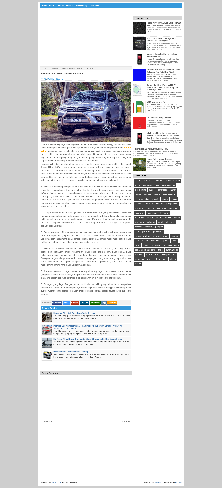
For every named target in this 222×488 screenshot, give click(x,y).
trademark (139, 259)
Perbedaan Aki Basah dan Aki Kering (70, 352)
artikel (137, 185)
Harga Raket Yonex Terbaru (159, 159)
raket (174, 241)
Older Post (125, 421)
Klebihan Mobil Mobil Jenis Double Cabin (62, 73)
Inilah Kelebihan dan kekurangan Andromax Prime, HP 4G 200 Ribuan (163, 134)
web (165, 259)
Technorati (95, 303)
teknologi (139, 255)
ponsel (145, 241)
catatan (173, 190)
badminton (148, 185)
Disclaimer (94, 6)
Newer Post (47, 421)
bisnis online (140, 190)
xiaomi (138, 264)
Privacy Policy (81, 6)
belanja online (168, 185)
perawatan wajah (160, 236)
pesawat (174, 236)
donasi (165, 199)
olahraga (170, 222)
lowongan (139, 222)
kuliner (150, 217)
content (147, 194)
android (159, 180)
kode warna (152, 213)
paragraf (159, 227)
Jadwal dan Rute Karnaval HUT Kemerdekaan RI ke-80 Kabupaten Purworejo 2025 (162, 87)
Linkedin (84, 303)
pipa (137, 241)
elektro (174, 199)
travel (149, 259)
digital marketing (142, 199)
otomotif (55, 68)
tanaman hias (172, 250)
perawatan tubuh (142, 236)
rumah (146, 245)
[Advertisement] (86, 40)
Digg (104, 303)
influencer (139, 208)
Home (44, 6)
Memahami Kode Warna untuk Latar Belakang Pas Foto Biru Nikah (163, 71)
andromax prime (172, 180)
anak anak (148, 180)
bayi (157, 185)
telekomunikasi (152, 255)
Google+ (75, 303)
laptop (159, 217)
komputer (164, 213)
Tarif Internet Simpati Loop (159, 118)
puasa (166, 241)
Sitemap (69, 6)
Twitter (66, 303)
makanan (151, 222)
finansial (149, 204)
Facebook (56, 303)
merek (160, 222)
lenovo (168, 217)
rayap (137, 245)
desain (157, 194)
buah (151, 190)
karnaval (150, 208)
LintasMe (112, 303)
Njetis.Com (56, 482)
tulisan (157, 259)
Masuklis (158, 482)
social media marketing (145, 250)
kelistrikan (173, 208)
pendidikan (158, 231)
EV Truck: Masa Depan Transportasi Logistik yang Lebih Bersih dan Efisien (87, 339)
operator (138, 227)
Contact (60, 6)
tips (174, 255)
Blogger (178, 482)
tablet (160, 250)
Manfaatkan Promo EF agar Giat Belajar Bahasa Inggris (161, 39)
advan (137, 180)
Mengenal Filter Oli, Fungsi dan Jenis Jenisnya (74, 313)
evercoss (139, 204)
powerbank (156, 241)
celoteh (138, 194)
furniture (159, 204)
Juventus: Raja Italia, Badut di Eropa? (150, 149)
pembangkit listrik (142, 231)
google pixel (171, 204)
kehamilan (161, 208)
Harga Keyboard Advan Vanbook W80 (164, 23)
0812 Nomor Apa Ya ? (157, 102)
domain (155, 199)
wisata (173, 259)
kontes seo (139, 217)
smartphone (173, 245)
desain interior (169, 194)
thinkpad (166, 255)
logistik (177, 217)
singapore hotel (158, 245)
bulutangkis (162, 190)
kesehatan (139, 213)
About (51, 6)
